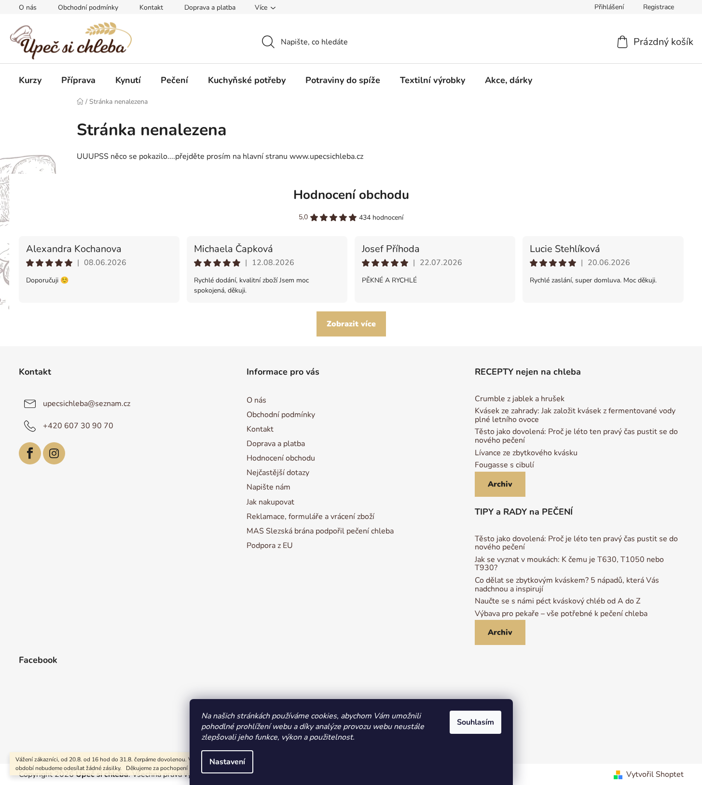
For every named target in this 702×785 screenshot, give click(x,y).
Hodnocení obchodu (351, 194)
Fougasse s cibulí (504, 465)
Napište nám (268, 487)
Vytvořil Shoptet (655, 774)
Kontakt (151, 7)
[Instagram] (54, 453)
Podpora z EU (270, 545)
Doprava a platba (209, 7)
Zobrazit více (351, 324)
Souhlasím (475, 722)
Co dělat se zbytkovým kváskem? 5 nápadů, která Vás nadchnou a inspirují (567, 584)
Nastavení (227, 762)
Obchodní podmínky (88, 7)
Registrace (658, 7)
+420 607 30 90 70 (78, 426)
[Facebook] (30, 453)
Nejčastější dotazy (278, 472)
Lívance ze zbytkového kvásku (526, 453)
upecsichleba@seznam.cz (86, 403)
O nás (28, 7)
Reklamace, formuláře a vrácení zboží (310, 516)
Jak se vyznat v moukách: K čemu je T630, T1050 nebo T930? (569, 564)
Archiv (500, 484)
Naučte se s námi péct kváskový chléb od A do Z (557, 601)
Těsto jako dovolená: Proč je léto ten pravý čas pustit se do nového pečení (576, 436)
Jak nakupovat (270, 502)
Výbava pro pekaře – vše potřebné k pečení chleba (561, 614)
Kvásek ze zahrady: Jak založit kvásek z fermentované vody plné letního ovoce (575, 415)
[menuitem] (30, 80)
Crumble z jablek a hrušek (519, 399)
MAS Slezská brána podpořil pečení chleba (320, 531)
